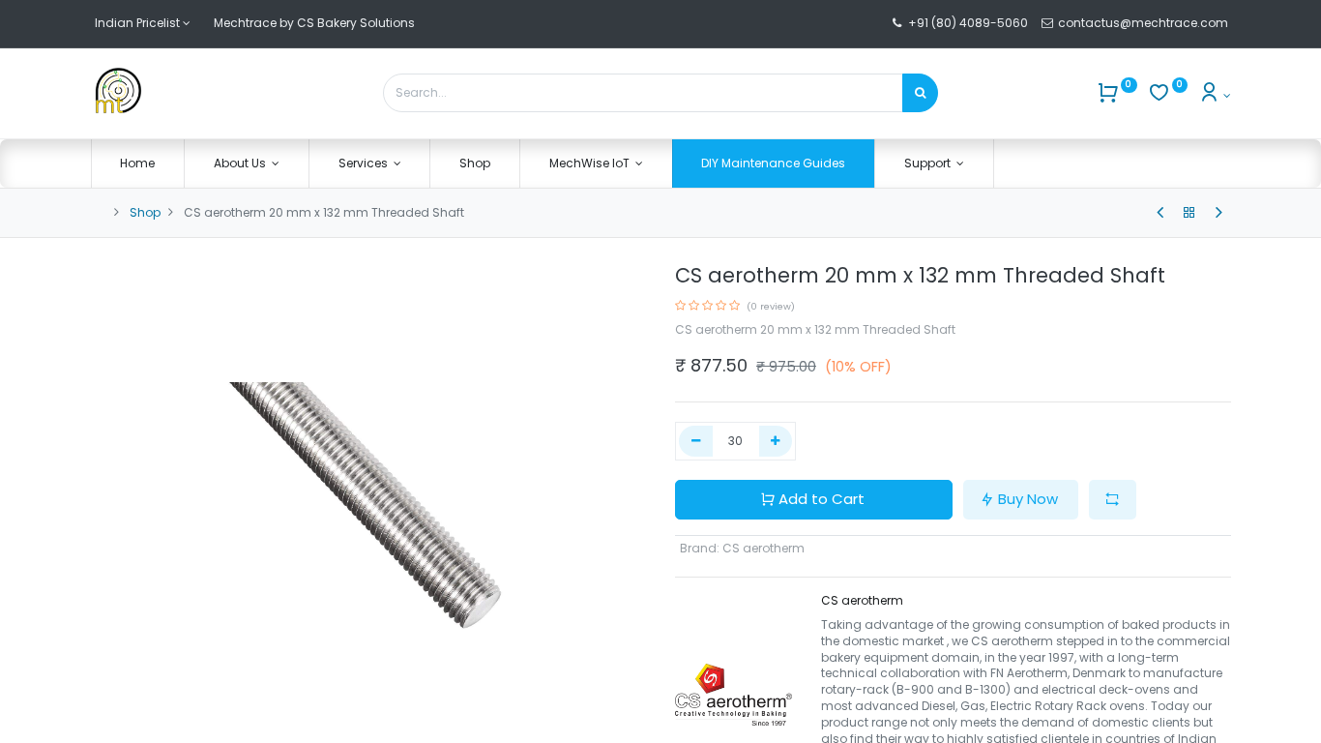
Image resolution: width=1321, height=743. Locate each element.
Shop (145, 212)
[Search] (920, 93)
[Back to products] (1189, 212)
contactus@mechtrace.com (1144, 23)
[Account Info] (1214, 95)
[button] (1112, 500)
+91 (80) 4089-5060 (968, 23)
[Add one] (776, 442)
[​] (1160, 212)
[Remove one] (696, 442)
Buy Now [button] (1028, 499)
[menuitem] (138, 164)
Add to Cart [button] (821, 499)
